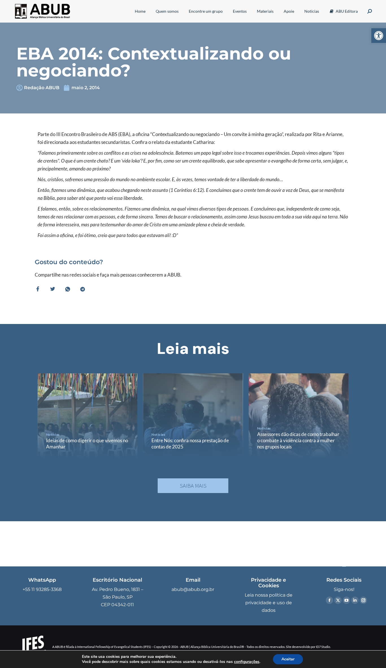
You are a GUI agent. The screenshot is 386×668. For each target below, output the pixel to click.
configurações (246, 661)
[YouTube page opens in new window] (346, 600)
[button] (378, 35)
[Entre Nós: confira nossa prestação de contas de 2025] (193, 415)
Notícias (53, 434)
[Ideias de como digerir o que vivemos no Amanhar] (87, 415)
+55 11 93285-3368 (42, 589)
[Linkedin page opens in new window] (355, 600)
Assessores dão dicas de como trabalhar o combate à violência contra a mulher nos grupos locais (298, 440)
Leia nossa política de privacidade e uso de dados (268, 602)
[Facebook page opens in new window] (329, 600)
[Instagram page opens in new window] (363, 600)
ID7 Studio (323, 647)
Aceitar (287, 659)
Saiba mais (193, 485)
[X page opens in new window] (338, 600)
